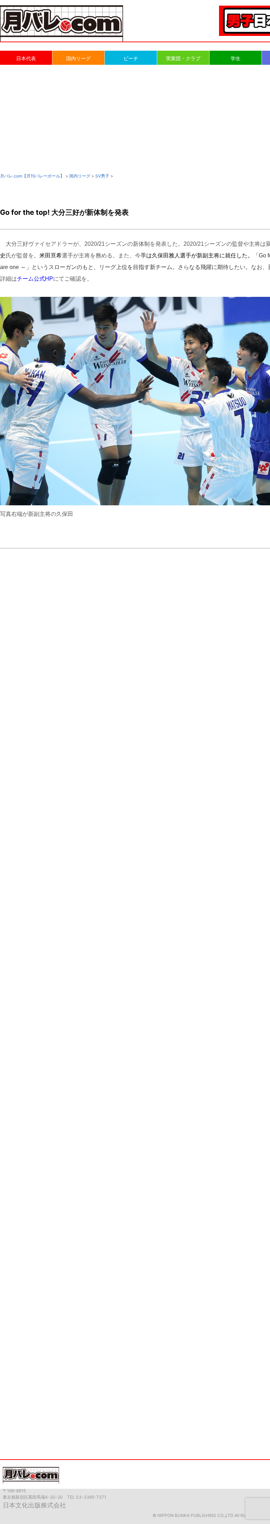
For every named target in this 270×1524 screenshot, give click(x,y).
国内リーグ (78, 58)
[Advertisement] (135, 118)
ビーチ (130, 58)
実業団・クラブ (183, 58)
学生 (235, 58)
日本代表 (26, 58)
